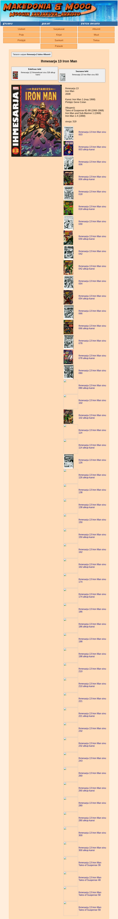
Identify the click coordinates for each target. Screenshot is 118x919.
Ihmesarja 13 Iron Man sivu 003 (85, 73)
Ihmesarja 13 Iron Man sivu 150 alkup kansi (92, 535)
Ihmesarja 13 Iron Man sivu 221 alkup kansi (92, 714)
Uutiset (21, 29)
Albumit (96, 29)
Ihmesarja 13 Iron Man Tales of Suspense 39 (90, 863)
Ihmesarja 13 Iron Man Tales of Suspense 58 (90, 893)
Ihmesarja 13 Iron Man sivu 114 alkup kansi (92, 446)
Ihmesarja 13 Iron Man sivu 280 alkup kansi (92, 819)
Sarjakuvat (58, 29)
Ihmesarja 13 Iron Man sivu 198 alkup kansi (92, 655)
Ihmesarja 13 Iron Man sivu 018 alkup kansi (92, 207)
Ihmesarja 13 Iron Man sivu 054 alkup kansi (92, 297)
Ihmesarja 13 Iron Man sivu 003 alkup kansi (92, 148)
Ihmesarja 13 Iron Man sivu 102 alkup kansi (92, 416)
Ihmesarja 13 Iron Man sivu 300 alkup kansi (92, 848)
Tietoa (96, 40)
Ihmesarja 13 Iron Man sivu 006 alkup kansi (92, 178)
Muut (96, 35)
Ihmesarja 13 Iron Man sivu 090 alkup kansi (92, 386)
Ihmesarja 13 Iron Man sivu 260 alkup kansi (92, 789)
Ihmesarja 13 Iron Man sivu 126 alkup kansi (92, 476)
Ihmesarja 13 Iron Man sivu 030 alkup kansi (92, 237)
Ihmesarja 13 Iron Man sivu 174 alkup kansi (92, 595)
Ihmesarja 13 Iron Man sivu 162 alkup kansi (92, 565)
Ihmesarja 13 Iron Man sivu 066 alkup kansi (92, 327)
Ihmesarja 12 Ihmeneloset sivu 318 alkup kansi (38, 72)
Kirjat (59, 35)
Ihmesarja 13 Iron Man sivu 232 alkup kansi (92, 744)
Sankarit (59, 40)
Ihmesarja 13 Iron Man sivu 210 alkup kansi (92, 684)
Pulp (21, 35)
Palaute (59, 46)
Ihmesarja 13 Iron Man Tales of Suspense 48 (90, 878)
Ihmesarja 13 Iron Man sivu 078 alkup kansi (92, 356)
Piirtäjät (21, 40)
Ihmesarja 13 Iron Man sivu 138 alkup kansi (92, 506)
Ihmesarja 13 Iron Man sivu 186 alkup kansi (92, 625)
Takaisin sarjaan (31, 54)
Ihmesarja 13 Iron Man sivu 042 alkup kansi (92, 267)
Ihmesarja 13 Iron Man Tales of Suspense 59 (90, 908)
